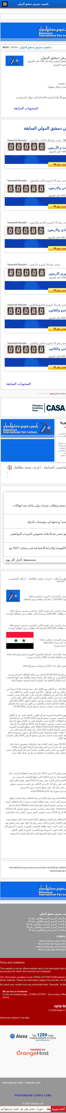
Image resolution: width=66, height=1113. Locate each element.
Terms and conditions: (12, 962)
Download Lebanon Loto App (14, 1017)
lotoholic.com (32, 1082)
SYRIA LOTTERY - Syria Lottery (44, 994)
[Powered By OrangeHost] (33, 1056)
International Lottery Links (33, 1095)
